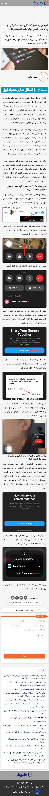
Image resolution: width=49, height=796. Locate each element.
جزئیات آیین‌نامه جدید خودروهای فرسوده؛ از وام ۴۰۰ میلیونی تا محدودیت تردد (24, 754)
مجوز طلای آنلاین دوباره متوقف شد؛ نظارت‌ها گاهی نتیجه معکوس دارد (25, 705)
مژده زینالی (33, 77)
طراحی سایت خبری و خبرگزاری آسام (22, 792)
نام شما (42, 621)
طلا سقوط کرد (38, 721)
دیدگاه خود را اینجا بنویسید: (34, 630)
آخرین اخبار (42, 670)
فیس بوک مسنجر (23, 610)
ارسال (25, 656)
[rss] (31, 783)
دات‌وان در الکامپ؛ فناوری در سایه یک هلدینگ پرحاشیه (26, 741)
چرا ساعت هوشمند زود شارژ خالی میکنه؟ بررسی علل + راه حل (23, 727)
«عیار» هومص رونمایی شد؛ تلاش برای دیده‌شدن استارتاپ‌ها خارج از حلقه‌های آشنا (26, 684)
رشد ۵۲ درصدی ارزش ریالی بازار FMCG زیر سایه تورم (25, 734)
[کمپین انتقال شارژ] (24, 90)
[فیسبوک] (17, 598)
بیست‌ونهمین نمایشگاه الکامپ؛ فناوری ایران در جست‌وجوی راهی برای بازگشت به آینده (26, 761)
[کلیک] (40, 3)
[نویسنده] (43, 77)
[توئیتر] (21, 598)
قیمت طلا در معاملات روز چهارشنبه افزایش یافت (25, 700)
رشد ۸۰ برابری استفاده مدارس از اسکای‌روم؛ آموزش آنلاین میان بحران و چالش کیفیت (25, 695)
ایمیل (22, 621)
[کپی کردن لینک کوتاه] (24, 602)
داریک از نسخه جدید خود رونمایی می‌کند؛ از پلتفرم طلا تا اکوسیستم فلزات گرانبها (24, 677)
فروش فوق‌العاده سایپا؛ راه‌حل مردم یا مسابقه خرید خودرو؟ (24, 747)
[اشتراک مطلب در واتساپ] (13, 598)
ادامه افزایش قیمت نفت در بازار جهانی (29, 689)
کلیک (12, 787)
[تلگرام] (25, 598)
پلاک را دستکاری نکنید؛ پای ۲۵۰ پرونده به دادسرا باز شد (24, 712)
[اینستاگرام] (18, 783)
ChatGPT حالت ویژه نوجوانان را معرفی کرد (27, 717)
